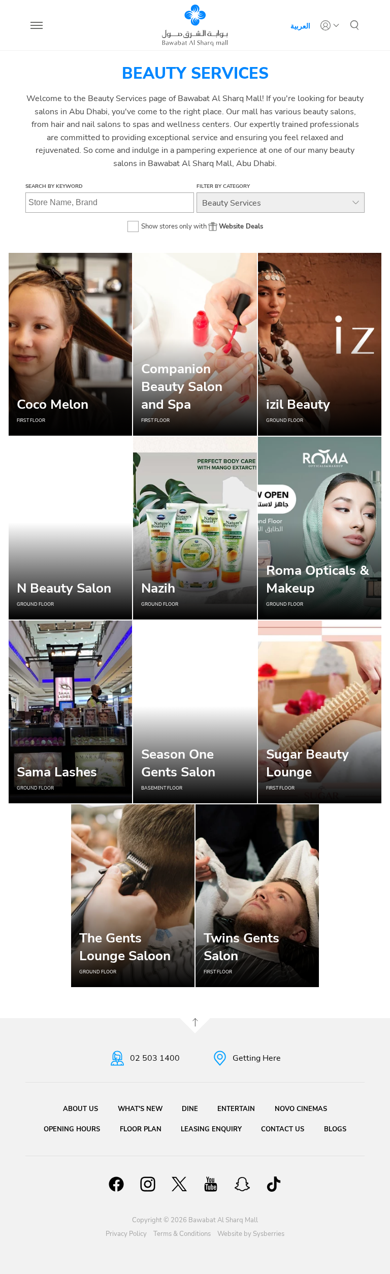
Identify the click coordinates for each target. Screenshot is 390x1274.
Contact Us (282, 1129)
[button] (354, 25)
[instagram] (147, 1186)
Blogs (335, 1129)
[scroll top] (195, 1025)
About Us (80, 1109)
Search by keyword (54, 186)
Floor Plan (140, 1129)
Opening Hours (72, 1129)
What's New (140, 1109)
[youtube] (210, 1186)
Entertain (236, 1109)
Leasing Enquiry (211, 1129)
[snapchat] (242, 1186)
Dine (190, 1109)
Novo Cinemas (301, 1109)
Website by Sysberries (250, 1233)
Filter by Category (223, 186)
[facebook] (116, 1186)
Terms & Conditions (182, 1233)
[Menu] (36, 25)
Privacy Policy (126, 1233)
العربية (300, 25)
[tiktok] (273, 1186)
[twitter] (179, 1186)
